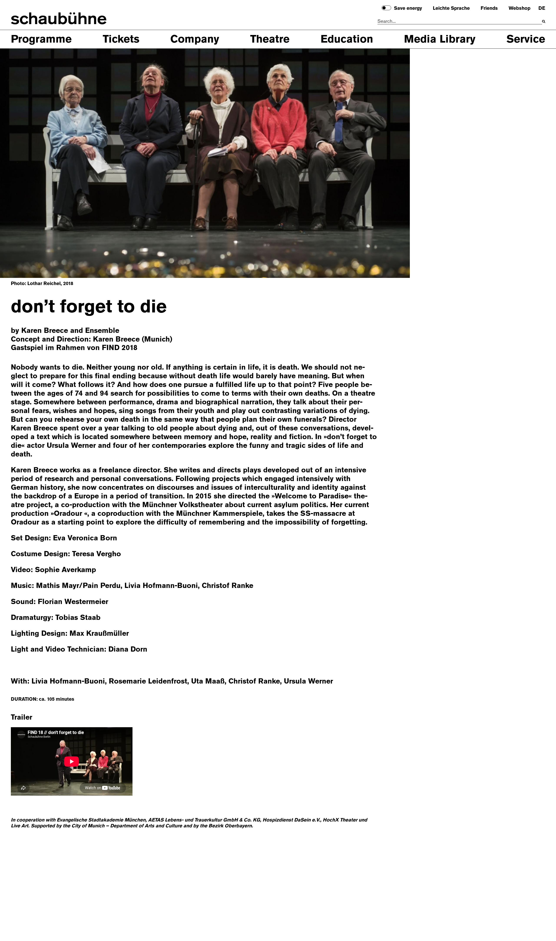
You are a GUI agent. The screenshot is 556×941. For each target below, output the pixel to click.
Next (381, 163)
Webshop (519, 8)
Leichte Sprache (451, 8)
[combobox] (459, 21)
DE (541, 8)
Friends (489, 8)
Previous (29, 163)
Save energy (408, 8)
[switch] (386, 7)
